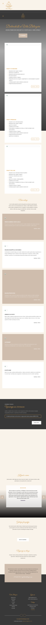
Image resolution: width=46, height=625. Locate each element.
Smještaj (33, 609)
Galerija (13, 606)
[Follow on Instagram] (24, 615)
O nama (13, 602)
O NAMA (23, 35)
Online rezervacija (13, 605)
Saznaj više (37, 258)
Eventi (13, 600)
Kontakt (13, 608)
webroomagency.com (27, 621)
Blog (13, 603)
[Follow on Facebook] (21, 615)
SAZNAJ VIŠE (35, 86)
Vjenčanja (13, 599)
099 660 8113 (17, 577)
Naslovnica (13, 597)
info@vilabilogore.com (27, 577)
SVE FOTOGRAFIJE (22, 539)
